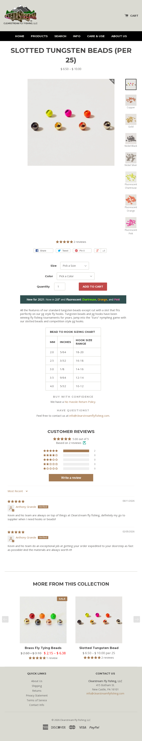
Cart (134, 15)
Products (39, 36)
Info (76, 36)
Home (19, 36)
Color (49, 276)
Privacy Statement (37, 695)
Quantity (43, 286)
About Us (119, 36)
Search (60, 36)
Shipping (37, 686)
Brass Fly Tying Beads (43, 648)
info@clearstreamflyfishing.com (89, 415)
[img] (16, 501)
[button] (65, 242)
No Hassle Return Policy (80, 402)
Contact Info (36, 705)
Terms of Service (37, 700)
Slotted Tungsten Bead (99, 648)
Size (53, 265)
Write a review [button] (71, 478)
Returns (36, 690)
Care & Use (96, 36)
